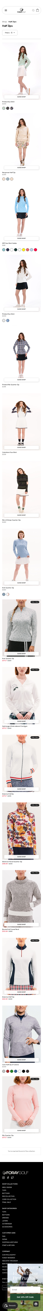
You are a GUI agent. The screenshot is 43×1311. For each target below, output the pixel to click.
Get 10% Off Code (25, 1297)
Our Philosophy (9, 1255)
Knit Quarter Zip (8, 588)
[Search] (33, 10)
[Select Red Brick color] (7, 1071)
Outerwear (7, 1224)
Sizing (4, 1239)
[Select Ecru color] (3, 179)
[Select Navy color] (7, 249)
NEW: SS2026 (7, 1187)
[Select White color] (11, 249)
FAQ (3, 1236)
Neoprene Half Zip (8, 172)
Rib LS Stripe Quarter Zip (11, 520)
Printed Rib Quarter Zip (10, 384)
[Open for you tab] (36, 1304)
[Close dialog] (39, 1267)
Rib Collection (8, 1196)
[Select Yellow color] (23, 249)
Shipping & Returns (10, 1242)
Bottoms (6, 1193)
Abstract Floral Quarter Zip (12, 861)
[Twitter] (12, 1177)
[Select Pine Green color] (15, 249)
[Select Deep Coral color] (27, 249)
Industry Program (10, 1261)
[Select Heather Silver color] (3, 1071)
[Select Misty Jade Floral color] (3, 108)
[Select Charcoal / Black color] (27, 1071)
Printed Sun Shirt (8, 102)
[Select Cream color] (11, 179)
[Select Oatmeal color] (7, 594)
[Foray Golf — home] (21, 10)
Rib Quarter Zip (8, 1135)
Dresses (5, 1218)
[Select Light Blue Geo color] (7, 320)
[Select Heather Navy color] (15, 1071)
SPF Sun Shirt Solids (9, 243)
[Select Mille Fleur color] (7, 108)
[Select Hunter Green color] (11, 1071)
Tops (4, 1190)
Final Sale (6, 1202)
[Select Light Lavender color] (19, 249)
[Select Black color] (23, 1071)
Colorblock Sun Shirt (9, 452)
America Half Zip (8, 997)
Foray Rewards (8, 1258)
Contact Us (7, 1273)
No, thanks (25, 1305)
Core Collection (9, 1199)
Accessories (7, 1227)
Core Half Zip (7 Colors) (10, 1064)
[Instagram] (3, 1177)
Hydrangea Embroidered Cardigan (14, 726)
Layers (5, 1221)
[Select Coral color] (35, 249)
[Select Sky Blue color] (3, 249)
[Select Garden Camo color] (11, 108)
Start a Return (8, 1245)
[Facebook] (8, 1177)
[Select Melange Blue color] (3, 594)
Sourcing (6, 1267)
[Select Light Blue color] (31, 249)
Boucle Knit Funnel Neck (10, 929)
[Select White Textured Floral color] (3, 320)
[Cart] (37, 10)
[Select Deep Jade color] (7, 179)
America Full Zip (8, 794)
